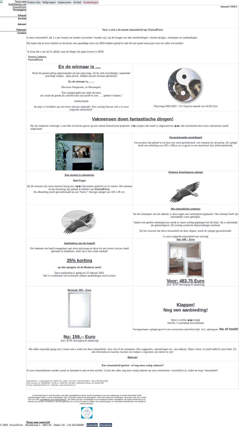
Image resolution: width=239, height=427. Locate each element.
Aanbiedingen (90, 2)
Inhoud (22, 15)
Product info (33, 2)
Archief (22, 18)
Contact (21, 33)
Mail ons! (133, 357)
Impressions (64, 2)
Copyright (92, 425)
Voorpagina (19, 9)
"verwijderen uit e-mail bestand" (53, 399)
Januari (22, 24)
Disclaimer (105, 425)
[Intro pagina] (13, 7)
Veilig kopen (48, 2)
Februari (21, 29)
